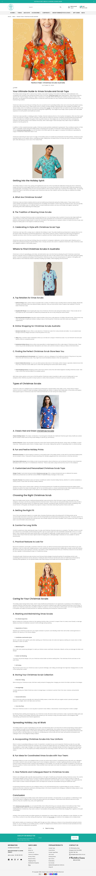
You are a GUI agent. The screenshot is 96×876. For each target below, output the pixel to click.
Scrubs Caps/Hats (53, 852)
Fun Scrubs (51, 863)
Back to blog (49, 828)
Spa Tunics (51, 858)
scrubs (48, 108)
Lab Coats (51, 854)
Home (9, 16)
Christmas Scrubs (53, 95)
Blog (29, 865)
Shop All (51, 867)
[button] (83, 7)
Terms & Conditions (33, 854)
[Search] (60, 7)
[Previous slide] (2, 1)
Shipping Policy (32, 860)
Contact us (31, 852)
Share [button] (15, 87)
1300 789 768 (74, 852)
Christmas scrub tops (42, 473)
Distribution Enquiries (33, 863)
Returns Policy (31, 858)
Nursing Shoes (52, 856)
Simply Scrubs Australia (48, 872)
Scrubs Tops (52, 848)
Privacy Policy (31, 856)
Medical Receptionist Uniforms (56, 865)
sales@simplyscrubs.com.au (78, 854)
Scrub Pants (52, 850)
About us (30, 850)
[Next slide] (94, 1)
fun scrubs (51, 817)
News (14, 16)
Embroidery (51, 860)
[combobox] (45, 7)
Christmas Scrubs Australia (24, 130)
